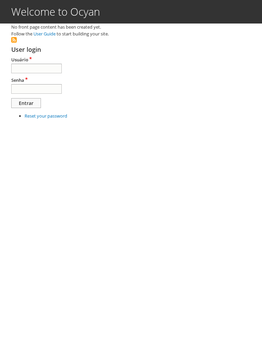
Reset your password (46, 116)
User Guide (44, 34)
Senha (17, 80)
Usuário (19, 60)
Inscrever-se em (14, 40)
